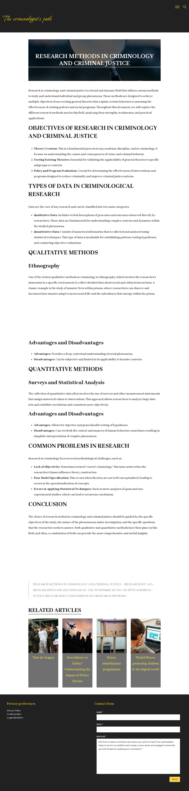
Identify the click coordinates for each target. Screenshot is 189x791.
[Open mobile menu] (177, 7)
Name (99, 712)
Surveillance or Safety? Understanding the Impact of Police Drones (77, 669)
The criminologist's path (27, 18)
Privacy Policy (14, 710)
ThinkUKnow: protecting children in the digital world (145, 663)
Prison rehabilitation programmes (111, 663)
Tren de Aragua (43, 657)
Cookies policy (14, 714)
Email (99, 724)
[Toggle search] (185, 7)
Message (101, 736)
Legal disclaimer (15, 717)
